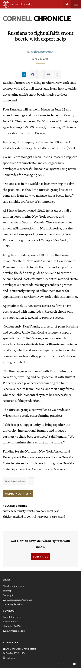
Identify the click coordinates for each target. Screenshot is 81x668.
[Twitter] (66, 664)
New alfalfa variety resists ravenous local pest (31, 511)
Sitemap (7, 590)
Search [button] (67, 4)
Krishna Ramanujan (42, 51)
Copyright (8, 595)
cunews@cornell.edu (14, 631)
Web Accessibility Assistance (17, 600)
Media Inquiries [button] (17, 493)
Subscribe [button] (40, 556)
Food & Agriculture (15, 481)
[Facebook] (58, 664)
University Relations (13, 604)
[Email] (74, 664)
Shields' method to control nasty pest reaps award (34, 516)
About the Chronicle (13, 586)
